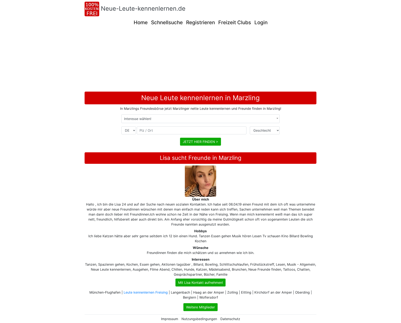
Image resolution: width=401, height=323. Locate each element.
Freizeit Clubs (234, 22)
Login (261, 22)
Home (141, 22)
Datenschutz (230, 319)
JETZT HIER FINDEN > (200, 142)
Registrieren (200, 22)
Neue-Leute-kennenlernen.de (143, 8)
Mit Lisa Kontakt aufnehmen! (200, 282)
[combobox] (200, 118)
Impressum (169, 319)
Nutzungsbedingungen (199, 319)
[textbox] (200, 119)
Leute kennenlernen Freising (146, 292)
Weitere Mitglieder (200, 307)
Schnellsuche (167, 22)
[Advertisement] (210, 60)
